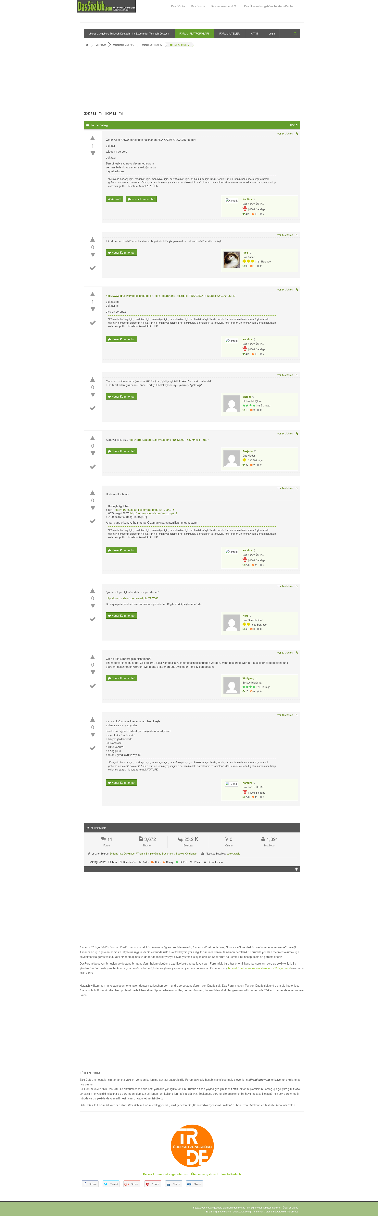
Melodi (247, 396)
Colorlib (268, 1211)
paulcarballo (233, 853)
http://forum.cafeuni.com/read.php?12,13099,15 (144, 510)
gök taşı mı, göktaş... (179, 44)
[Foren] (87, 44)
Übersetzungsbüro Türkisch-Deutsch (216, 1174)
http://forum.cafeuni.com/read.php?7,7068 (132, 598)
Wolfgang (248, 678)
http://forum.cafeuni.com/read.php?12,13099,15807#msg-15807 (169, 440)
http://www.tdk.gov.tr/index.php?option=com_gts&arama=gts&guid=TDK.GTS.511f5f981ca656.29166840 (170, 296)
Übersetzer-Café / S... (123, 44)
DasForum (101, 44)
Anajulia (248, 451)
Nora (245, 615)
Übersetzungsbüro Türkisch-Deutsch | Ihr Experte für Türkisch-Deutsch (128, 33)
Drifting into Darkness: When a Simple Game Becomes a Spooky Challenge (153, 853)
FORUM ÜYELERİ (229, 33)
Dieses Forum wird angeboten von (166, 1174)
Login (272, 33)
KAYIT (254, 33)
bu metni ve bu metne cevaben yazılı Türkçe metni (259, 968)
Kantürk (247, 199)
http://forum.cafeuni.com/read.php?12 (153, 513)
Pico (245, 252)
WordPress (292, 1211)
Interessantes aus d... (152, 44)
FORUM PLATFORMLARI (194, 33)
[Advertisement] (192, 79)
